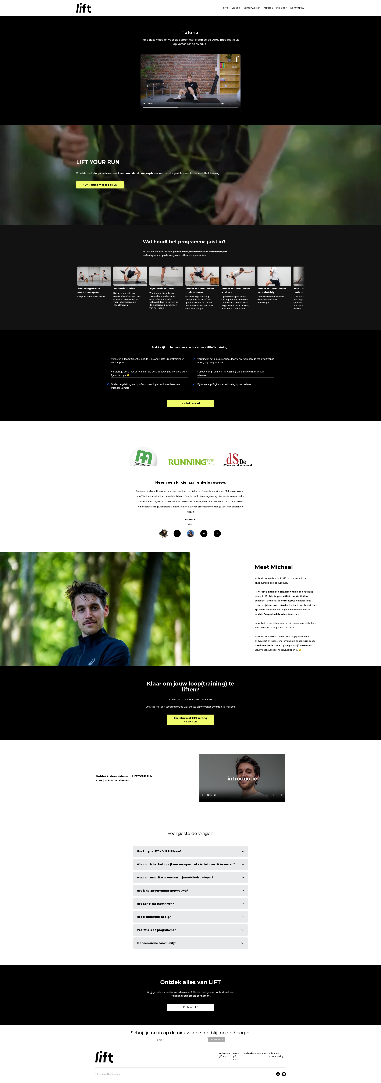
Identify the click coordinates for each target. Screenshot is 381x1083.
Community (297, 8)
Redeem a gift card (224, 1055)
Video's (236, 8)
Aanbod (268, 8)
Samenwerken (251, 8)
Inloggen (281, 8)
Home (225, 8)
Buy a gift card (236, 1056)
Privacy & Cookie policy (276, 1055)
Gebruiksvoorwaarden (255, 1053)
